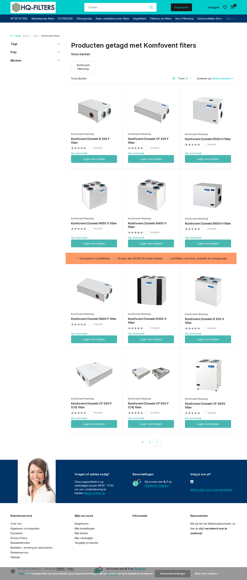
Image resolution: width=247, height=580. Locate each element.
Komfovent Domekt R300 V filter (147, 320)
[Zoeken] (151, 7)
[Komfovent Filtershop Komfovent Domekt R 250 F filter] (94, 110)
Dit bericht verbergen (172, 573)
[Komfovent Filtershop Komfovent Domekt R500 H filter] (208, 110)
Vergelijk (98, 147)
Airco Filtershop (184, 18)
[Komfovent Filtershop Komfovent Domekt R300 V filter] (151, 290)
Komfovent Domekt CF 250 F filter (148, 140)
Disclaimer (16, 533)
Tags (35, 35)
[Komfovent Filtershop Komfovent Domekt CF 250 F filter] (151, 110)
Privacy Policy (18, 538)
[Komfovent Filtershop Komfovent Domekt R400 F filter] (94, 290)
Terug (17, 35)
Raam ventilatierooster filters (112, 18)
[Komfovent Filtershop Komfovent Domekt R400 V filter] (151, 194)
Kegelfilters (139, 18)
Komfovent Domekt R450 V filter (94, 223)
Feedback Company (157, 485)
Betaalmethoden (20, 542)
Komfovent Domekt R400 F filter (94, 319)
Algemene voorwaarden (24, 528)
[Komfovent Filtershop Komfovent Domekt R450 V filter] (94, 194)
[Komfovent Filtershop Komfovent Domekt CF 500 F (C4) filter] (151, 374)
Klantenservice (19, 552)
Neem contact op (94, 493)
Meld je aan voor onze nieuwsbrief (211, 489)
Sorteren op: (204, 78)
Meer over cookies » (206, 573)
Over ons (16, 523)
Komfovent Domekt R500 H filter (208, 139)
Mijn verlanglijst (84, 538)
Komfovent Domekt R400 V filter (147, 225)
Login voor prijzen (94, 158)
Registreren (181, 7)
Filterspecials (84, 18)
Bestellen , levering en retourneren (31, 547)
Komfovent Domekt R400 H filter (208, 223)
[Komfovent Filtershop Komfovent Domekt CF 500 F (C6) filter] (94, 374)
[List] (173, 78)
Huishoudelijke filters (209, 18)
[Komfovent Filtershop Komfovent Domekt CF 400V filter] (208, 374)
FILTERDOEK (65, 18)
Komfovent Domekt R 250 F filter (90, 140)
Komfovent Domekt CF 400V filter (205, 405)
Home (25, 35)
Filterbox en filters (161, 18)
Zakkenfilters (233, 18)
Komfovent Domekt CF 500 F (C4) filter (148, 405)
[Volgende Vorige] (157, 442)
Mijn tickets (81, 533)
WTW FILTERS (19, 18)
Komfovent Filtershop (82, 134)
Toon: (181, 78)
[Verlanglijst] (225, 7)
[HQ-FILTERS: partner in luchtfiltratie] (33, 7)
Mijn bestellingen (85, 528)
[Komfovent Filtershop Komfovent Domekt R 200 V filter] (208, 290)
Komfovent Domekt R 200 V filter (204, 321)
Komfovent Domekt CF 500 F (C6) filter (91, 405)
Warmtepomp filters (42, 18)
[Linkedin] (191, 482)
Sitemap (15, 557)
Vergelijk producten (86, 542)
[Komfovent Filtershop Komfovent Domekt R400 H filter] (208, 194)
